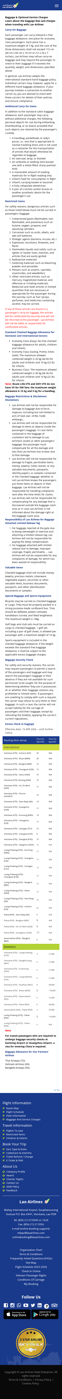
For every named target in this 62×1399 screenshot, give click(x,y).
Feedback (11, 1190)
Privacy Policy (43, 1379)
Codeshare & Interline (19, 1153)
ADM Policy (12, 1186)
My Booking (31, 1284)
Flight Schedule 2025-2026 (31, 1267)
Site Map (31, 1262)
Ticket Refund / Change (19, 1156)
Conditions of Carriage (31, 1279)
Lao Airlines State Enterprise (36, 1372)
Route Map (12, 1108)
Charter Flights (14, 1179)
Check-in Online (31, 1271)
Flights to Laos (14, 1130)
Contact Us (12, 1182)
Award (10, 1175)
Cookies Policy (30, 1383)
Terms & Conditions (31, 1254)
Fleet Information (16, 1115)
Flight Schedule (15, 1112)
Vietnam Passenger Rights (31, 1275)
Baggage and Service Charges (23, 1119)
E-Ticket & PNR (14, 1160)
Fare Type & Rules (16, 1149)
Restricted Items (15, 1134)
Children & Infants (16, 1138)
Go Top (56, 1090)
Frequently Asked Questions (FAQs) (31, 1258)
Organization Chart (31, 1250)
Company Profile (15, 1171)
